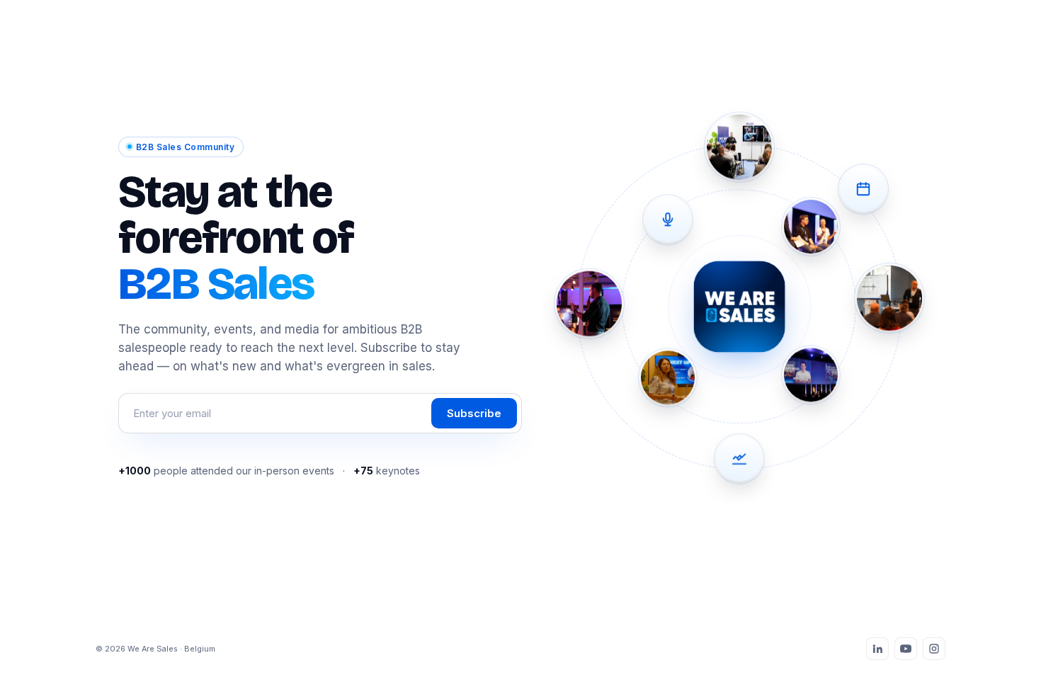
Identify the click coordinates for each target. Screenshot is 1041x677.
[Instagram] (934, 648)
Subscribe (474, 413)
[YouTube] (905, 648)
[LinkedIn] (877, 648)
